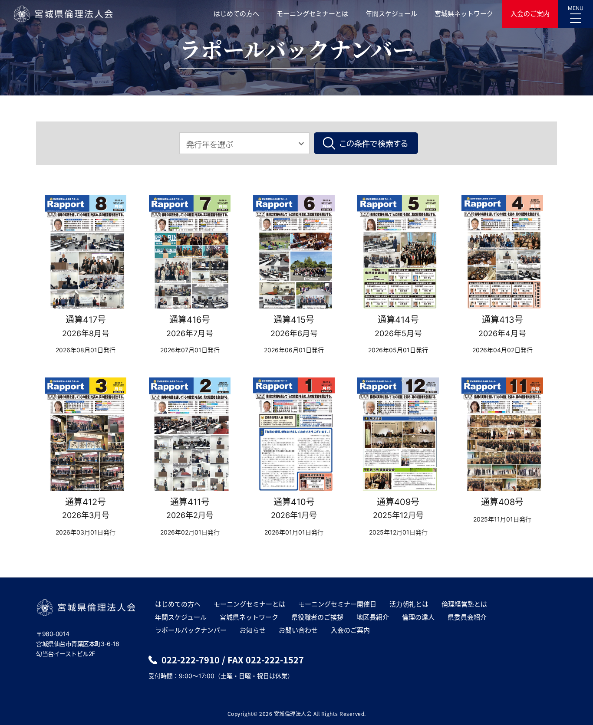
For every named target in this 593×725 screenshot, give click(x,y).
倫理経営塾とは (464, 604)
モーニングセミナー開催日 (337, 604)
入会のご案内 (530, 14)
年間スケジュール (391, 14)
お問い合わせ (298, 630)
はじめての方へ (236, 14)
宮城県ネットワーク (464, 14)
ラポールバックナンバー (191, 630)
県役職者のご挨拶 (317, 617)
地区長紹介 (372, 617)
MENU (575, 8)
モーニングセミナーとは (312, 14)
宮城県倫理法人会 (62, 14)
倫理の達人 (418, 617)
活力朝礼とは (408, 604)
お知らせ (253, 630)
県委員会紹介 (467, 617)
